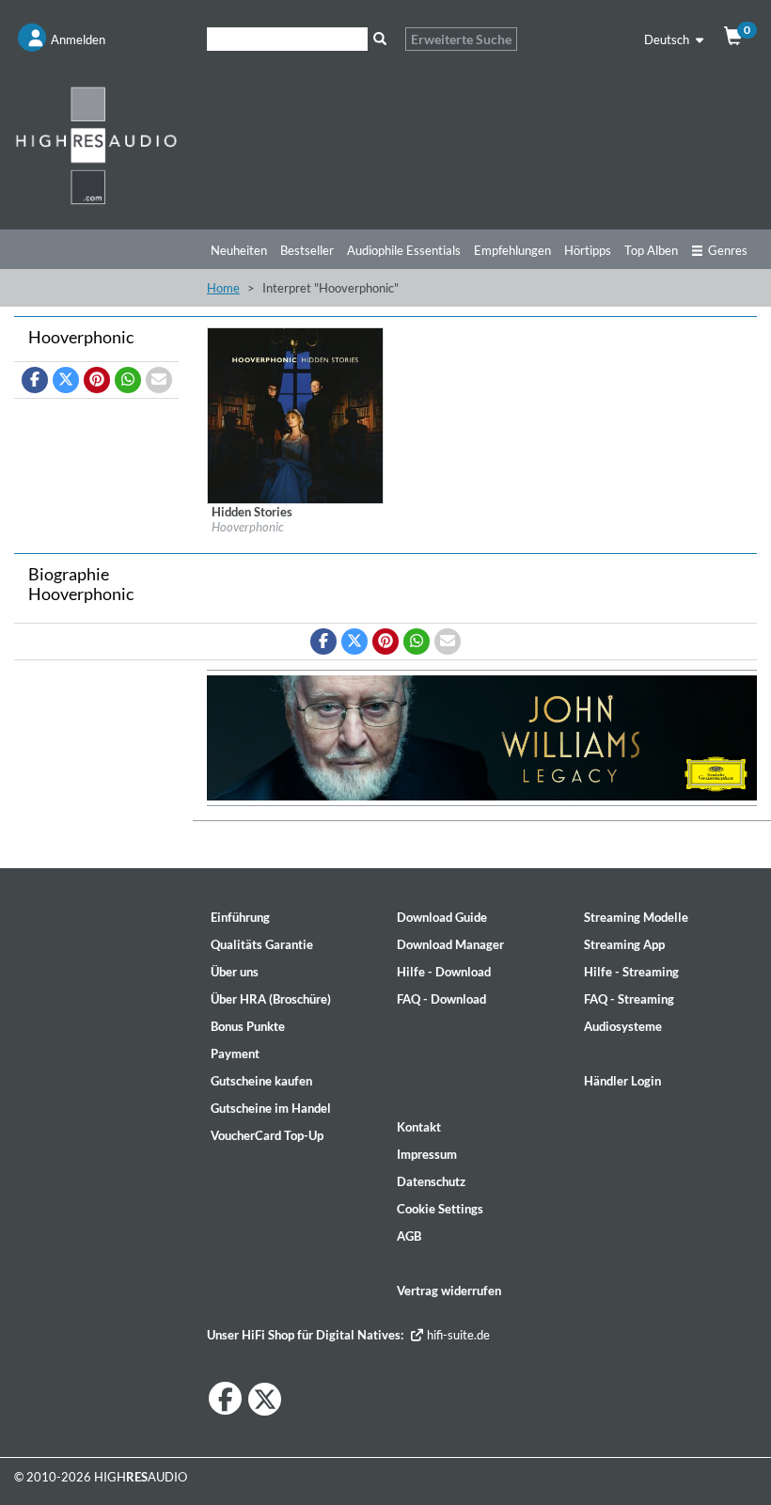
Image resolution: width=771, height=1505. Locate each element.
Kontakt (419, 1126)
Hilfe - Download (444, 971)
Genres (727, 250)
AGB (409, 1236)
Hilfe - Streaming (631, 971)
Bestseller (307, 250)
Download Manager (450, 944)
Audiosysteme (623, 1026)
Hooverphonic (248, 526)
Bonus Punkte (248, 1026)
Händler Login (622, 1080)
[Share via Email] (159, 380)
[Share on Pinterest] (97, 380)
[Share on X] (66, 380)
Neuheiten (239, 250)
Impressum (427, 1154)
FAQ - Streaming (629, 998)
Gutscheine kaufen (261, 1080)
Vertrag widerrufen (449, 1290)
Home (223, 287)
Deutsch (668, 39)
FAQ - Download (441, 998)
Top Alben (651, 250)
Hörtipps (587, 250)
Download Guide (442, 917)
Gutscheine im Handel (271, 1108)
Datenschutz (431, 1181)
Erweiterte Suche (461, 39)
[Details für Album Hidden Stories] (295, 413)
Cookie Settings (440, 1208)
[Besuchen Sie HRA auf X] (264, 1399)
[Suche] (379, 39)
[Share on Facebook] (35, 380)
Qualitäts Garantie (262, 944)
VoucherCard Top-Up (267, 1135)
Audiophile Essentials (404, 250)
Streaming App (624, 944)
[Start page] (96, 145)
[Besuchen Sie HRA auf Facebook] (225, 1398)
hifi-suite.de (457, 1334)
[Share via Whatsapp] (128, 380)
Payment (235, 1053)
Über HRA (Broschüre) (271, 998)
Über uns (235, 971)
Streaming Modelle (636, 917)
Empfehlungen (512, 250)
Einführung (240, 917)
